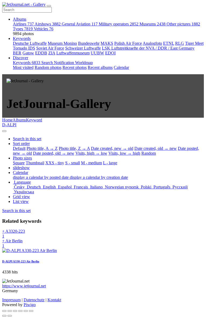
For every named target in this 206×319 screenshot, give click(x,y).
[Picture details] (26, 311)
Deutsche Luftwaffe (30, 43)
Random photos (48, 67)
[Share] (10, 311)
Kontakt (54, 300)
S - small (72, 163)
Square (19, 163)
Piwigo (30, 304)
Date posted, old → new (53, 153)
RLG (179, 43)
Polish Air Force (128, 43)
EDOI (110, 53)
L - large (110, 163)
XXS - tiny (54, 163)
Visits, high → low (91, 153)
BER (17, 53)
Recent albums (100, 67)
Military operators (118, 24)
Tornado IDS (24, 48)
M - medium (91, 163)
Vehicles (43, 29)
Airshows (48, 24)
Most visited (23, 67)
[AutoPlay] (31, 311)
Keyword (34, 120)
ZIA (51, 53)
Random (148, 153)
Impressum (11, 300)
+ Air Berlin (12, 243)
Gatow (28, 53)
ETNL (168, 43)
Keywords (22, 38)
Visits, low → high (124, 153)
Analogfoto (152, 43)
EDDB (41, 53)
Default (19, 148)
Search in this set (16, 210)
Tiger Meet (194, 43)
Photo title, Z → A (74, 148)
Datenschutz (34, 300)
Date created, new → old (112, 148)
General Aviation (80, 24)
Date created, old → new (155, 148)
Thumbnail (35, 163)
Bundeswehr (89, 43)
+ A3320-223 (13, 233)
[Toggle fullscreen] (15, 311)
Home (7, 120)
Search (47, 62)
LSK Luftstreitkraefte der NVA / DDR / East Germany (148, 48)
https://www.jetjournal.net (24, 286)
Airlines (23, 24)
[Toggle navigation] (49, 6)
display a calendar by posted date (41, 177)
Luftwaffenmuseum (73, 53)
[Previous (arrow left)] (4, 316)
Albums (19, 19)
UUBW (97, 53)
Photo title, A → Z (42, 148)
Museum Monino (62, 43)
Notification (64, 62)
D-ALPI (9, 125)
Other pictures (183, 24)
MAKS (107, 43)
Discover (20, 57)
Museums (152, 24)
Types (23, 29)
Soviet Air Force (50, 48)
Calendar (121, 67)
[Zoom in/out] (20, 311)
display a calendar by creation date (99, 177)
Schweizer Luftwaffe (83, 48)
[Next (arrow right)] (10, 316)
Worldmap (84, 62)
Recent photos (74, 67)
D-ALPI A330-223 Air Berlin (20, 261)
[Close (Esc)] (4, 311)
